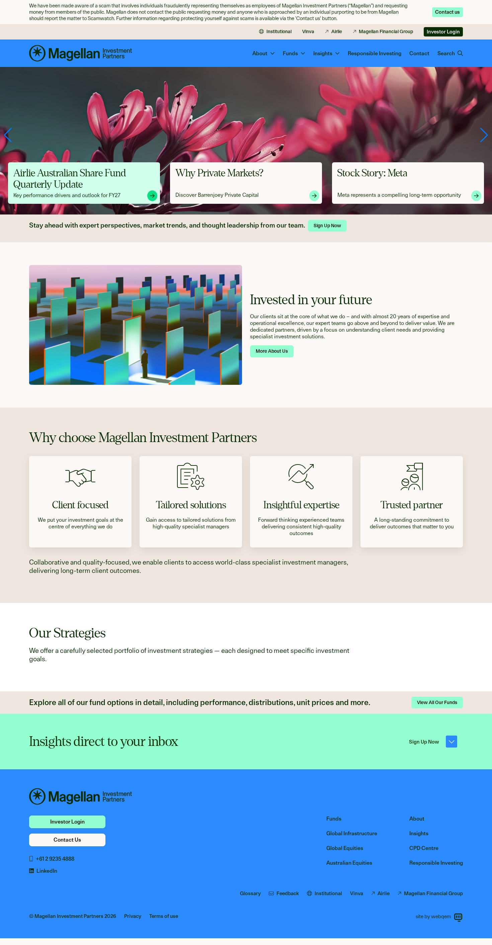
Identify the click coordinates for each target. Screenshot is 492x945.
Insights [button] (322, 53)
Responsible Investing (374, 53)
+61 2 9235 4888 (55, 859)
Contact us (447, 12)
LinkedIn (46, 871)
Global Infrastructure (351, 833)
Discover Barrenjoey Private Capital (55, 195)
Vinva (308, 31)
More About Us (272, 351)
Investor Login (443, 32)
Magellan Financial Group (386, 31)
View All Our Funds (437, 702)
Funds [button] (290, 53)
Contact (419, 53)
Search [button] (446, 53)
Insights (418, 833)
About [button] (259, 53)
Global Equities (344, 848)
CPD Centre (423, 848)
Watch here (350, 195)
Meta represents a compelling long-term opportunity (237, 195)
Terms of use (163, 916)
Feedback (287, 893)
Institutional (279, 31)
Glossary (250, 893)
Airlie (336, 31)
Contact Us (67, 840)
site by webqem (433, 917)
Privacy (132, 916)
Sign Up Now (327, 225)
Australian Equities (349, 863)
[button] (484, 135)
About (416, 818)
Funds (333, 818)
